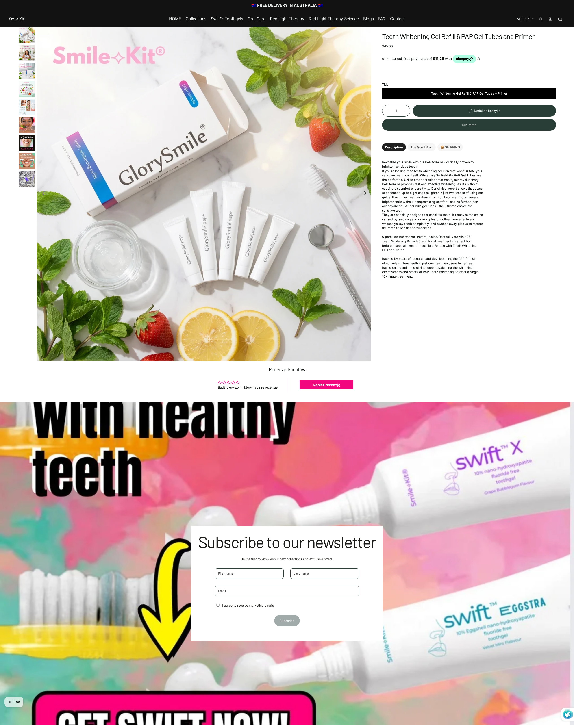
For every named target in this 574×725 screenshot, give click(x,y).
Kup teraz (469, 125)
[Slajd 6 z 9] (27, 125)
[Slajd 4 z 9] (27, 89)
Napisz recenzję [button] (326, 385)
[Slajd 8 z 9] (27, 161)
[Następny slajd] (366, 194)
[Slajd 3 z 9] (27, 71)
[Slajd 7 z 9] (27, 143)
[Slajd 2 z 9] (27, 53)
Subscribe (287, 621)
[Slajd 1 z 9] (27, 35)
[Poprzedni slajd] (42, 194)
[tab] (394, 147)
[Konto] (550, 19)
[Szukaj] (541, 19)
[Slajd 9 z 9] (27, 179)
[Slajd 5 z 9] (27, 107)
